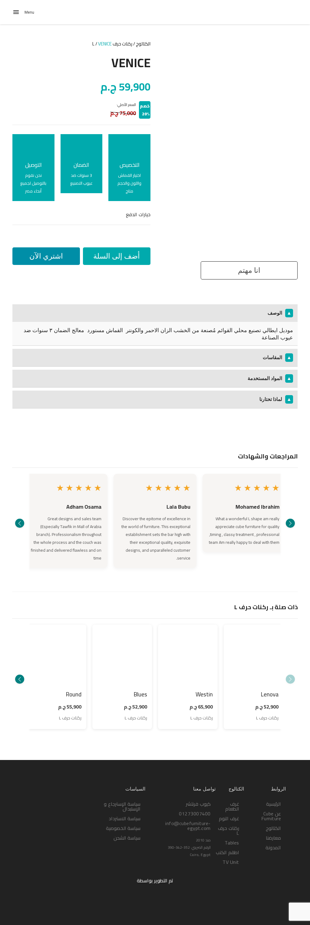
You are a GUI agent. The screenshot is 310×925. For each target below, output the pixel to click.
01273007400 (195, 813)
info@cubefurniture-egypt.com (188, 826)
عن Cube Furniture (271, 816)
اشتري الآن (46, 256)
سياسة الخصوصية (123, 828)
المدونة (273, 847)
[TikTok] (255, 864)
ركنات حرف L (112, 43)
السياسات (135, 789)
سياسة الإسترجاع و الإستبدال (122, 806)
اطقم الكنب (227, 852)
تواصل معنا (204, 789)
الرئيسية (273, 803)
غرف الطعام (232, 806)
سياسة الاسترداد (125, 818)
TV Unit (231, 862)
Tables (232, 842)
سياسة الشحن (127, 837)
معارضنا (273, 837)
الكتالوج (143, 43)
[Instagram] (268, 864)
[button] (290, 523)
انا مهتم (249, 270)
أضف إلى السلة (116, 256)
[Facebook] (281, 864)
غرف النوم (229, 818)
